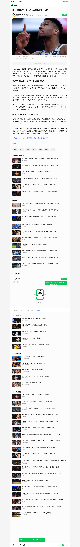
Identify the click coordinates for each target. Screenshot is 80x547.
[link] (20, 545)
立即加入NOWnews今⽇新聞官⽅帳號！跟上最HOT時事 (30, 138)
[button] (15, 545)
